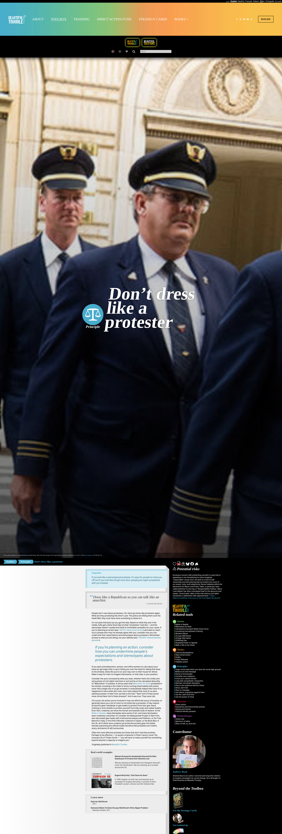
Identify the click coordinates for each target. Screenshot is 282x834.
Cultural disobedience (184, 653)
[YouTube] (248, 19)
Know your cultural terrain (185, 678)
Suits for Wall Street (99, 801)
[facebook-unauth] (237, 19)
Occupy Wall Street (183, 636)
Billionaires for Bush (142, 683)
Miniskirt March (181, 633)
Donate (266, 19)
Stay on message (182, 690)
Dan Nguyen (89, 555)
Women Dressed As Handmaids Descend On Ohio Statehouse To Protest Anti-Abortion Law (135, 757)
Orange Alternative (183, 638)
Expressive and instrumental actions (190, 707)
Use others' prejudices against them (190, 692)
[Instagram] (240, 19)
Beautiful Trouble (119, 744)
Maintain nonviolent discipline (187, 683)
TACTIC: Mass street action (131, 630)
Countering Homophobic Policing (189, 631)
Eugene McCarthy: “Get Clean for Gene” (131, 775)
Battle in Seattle (99, 713)
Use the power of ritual (184, 697)
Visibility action (181, 662)
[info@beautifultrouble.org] (251, 19)
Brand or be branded (183, 674)
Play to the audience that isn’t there (189, 685)
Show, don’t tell (181, 688)
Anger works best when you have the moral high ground (198, 669)
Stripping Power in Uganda (186, 643)
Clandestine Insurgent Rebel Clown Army (192, 629)
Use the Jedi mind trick (184, 694)
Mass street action (183, 655)
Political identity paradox (185, 711)
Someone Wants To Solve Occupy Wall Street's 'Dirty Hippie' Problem (119, 808)
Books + (181, 19)
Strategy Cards (153, 19)
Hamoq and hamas (183, 709)
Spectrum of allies (182, 721)
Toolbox (58, 19)
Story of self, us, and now (185, 723)
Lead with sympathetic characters (189, 681)
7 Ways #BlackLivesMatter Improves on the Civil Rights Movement (196, 597)
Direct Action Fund (114, 19)
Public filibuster (181, 659)
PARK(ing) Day (181, 640)
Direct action (180, 704)
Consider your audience (185, 676)
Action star (179, 719)
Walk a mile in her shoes (185, 645)
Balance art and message (185, 671)
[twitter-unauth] (244, 19)
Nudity (178, 657)
